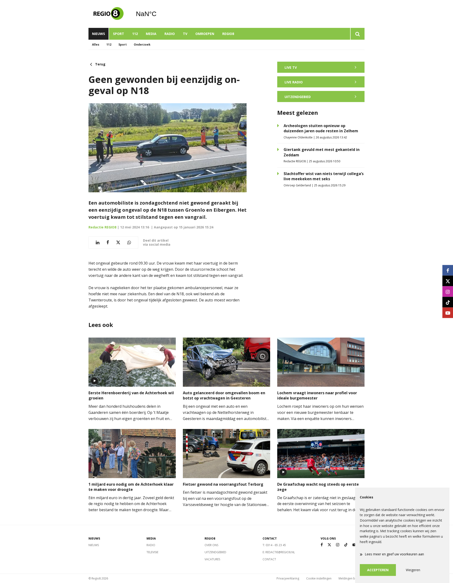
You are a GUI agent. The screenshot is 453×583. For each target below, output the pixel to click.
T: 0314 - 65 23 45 (274, 545)
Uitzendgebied (215, 552)
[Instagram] (337, 545)
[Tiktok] (346, 545)
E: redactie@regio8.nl (279, 552)
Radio (169, 33)
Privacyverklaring (288, 578)
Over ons (211, 545)
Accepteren (378, 570)
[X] (329, 545)
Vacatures (212, 559)
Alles (95, 45)
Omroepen (204, 33)
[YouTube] (354, 545)
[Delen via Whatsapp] (129, 242)
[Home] (108, 14)
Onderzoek (142, 45)
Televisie (152, 552)
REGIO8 (228, 33)
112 (135, 33)
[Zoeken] (357, 34)
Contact (269, 559)
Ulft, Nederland (158, 14)
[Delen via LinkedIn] (97, 242)
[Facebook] (322, 545)
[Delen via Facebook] (108, 242)
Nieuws (98, 33)
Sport (118, 33)
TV (185, 33)
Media (151, 33)
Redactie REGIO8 (102, 227)
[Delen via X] (118, 242)
